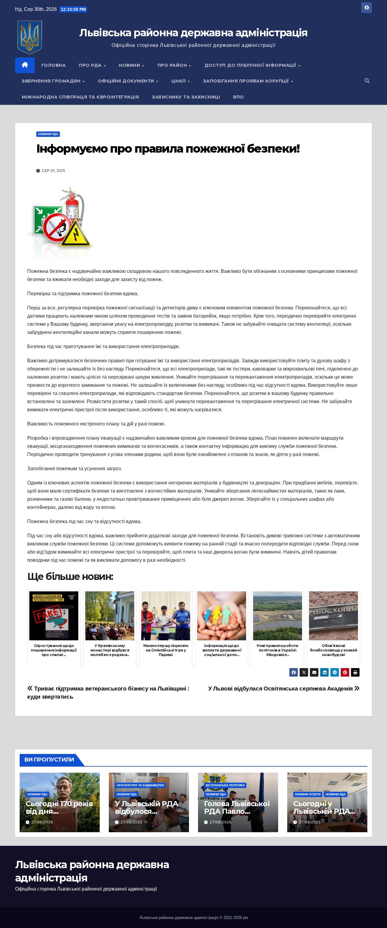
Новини (130, 65)
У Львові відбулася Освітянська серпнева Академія (281, 688)
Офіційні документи (127, 81)
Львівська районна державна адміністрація (193, 32)
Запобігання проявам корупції (247, 81)
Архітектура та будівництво (140, 785)
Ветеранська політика (225, 785)
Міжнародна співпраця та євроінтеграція (80, 97)
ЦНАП (179, 81)
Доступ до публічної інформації (251, 65)
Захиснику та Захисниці (186, 97)
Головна (53, 65)
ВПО (238, 97)
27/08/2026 (42, 822)
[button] (367, 80)
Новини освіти (307, 794)
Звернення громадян (52, 81)
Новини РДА (48, 134)
